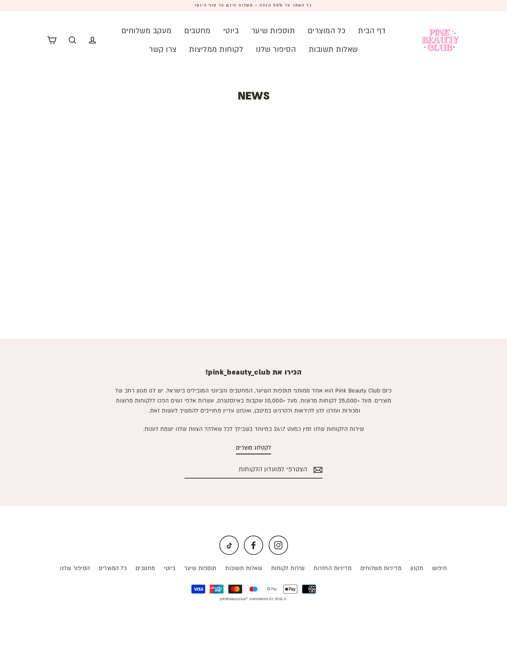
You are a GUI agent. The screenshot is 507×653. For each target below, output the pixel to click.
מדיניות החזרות (332, 568)
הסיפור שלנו (276, 50)
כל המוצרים (327, 31)
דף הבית (372, 31)
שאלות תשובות (333, 50)
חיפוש (439, 568)
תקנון (417, 568)
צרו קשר (163, 50)
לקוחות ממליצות (216, 50)
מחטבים (197, 31)
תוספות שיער (273, 31)
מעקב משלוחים (146, 31)
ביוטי (231, 31)
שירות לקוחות (288, 568)
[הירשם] (316, 470)
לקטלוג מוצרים (253, 448)
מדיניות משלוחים (381, 568)
